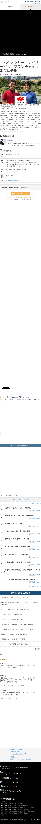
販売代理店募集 (13, 53)
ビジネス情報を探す (15, 751)
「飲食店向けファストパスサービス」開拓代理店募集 (17, 624)
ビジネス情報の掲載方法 (16, 754)
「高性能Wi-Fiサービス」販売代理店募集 (13, 639)
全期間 (26, 499)
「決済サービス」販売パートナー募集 (12, 619)
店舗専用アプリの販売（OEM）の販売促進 (14, 634)
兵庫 (6, 809)
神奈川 (7, 805)
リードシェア (4, 671)
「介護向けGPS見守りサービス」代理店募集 (17, 508)
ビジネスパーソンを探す (16, 749)
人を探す (10, 6)
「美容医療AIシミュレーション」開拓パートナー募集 (17, 629)
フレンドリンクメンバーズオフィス (11, 698)
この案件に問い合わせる (21, 194)
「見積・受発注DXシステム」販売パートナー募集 (19, 515)
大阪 (2, 809)
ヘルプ (38, 1)
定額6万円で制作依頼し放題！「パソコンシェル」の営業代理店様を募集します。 (19, 603)
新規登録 (37, 3)
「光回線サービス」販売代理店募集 (11, 614)
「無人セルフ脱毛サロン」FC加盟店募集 (16, 554)
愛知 (2, 807)
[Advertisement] (20, 30)
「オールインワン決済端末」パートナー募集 (14, 644)
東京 (2, 805)
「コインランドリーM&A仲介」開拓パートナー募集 (19, 579)
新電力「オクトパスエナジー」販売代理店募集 (15, 609)
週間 (14, 499)
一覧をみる (37, 649)
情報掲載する (30, 1)
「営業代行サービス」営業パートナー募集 (16, 539)
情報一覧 (7, 53)
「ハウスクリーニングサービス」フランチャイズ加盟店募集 (14, 54)
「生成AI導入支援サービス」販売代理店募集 (17, 562)
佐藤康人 (10, 141)
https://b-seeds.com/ (12, 180)
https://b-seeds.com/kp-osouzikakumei (11, 131)
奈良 (13, 809)
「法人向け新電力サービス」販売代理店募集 (17, 546)
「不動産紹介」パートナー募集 (13, 523)
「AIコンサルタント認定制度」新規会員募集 (17, 531)
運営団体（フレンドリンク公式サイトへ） (20, 759)
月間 (19, 499)
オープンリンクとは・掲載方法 (18, 753)
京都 (9, 809)
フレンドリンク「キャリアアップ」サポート (13, 685)
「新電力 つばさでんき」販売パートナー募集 (14, 597)
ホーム (2, 53)
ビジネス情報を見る (30, 6)
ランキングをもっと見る (33, 503)
